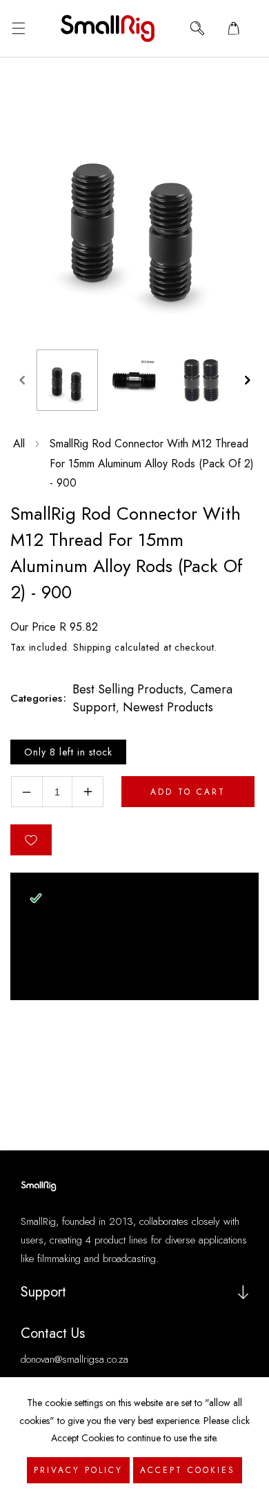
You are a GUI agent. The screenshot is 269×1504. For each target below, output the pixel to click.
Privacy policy (78, 1470)
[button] (18, 28)
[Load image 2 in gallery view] (134, 380)
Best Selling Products (127, 689)
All (19, 443)
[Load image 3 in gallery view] (201, 380)
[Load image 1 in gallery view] (67, 380)
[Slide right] (247, 380)
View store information (95, 973)
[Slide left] (22, 380)
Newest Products (168, 707)
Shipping (92, 647)
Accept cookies (187, 1470)
